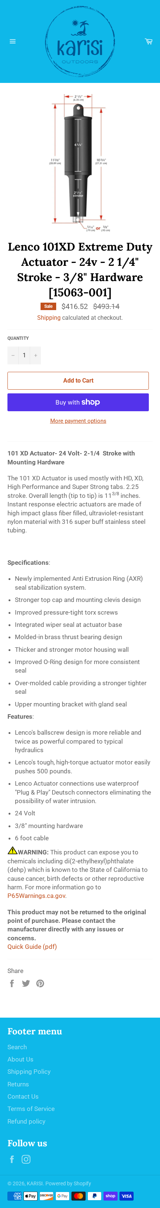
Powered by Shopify (68, 1183)
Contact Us (23, 1096)
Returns (18, 1084)
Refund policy (26, 1121)
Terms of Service (31, 1108)
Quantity (18, 338)
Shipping (49, 317)
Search (17, 1047)
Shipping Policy (29, 1071)
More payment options (78, 421)
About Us (20, 1059)
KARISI (35, 1183)
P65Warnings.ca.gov (36, 895)
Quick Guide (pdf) (32, 946)
